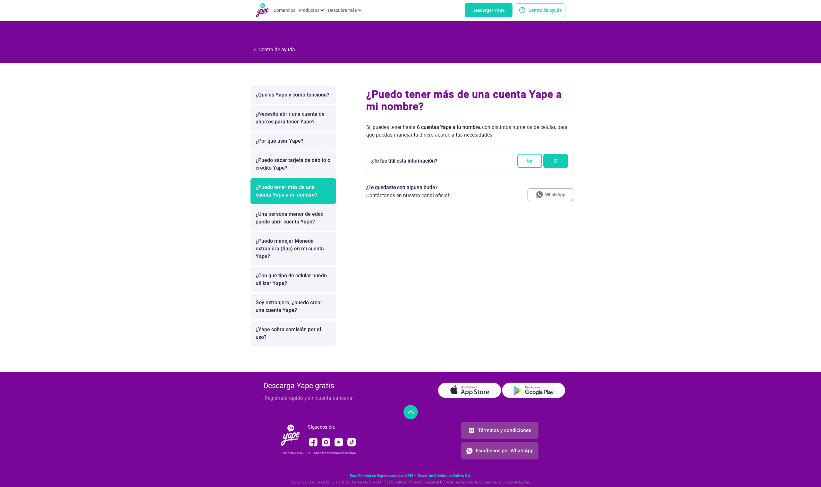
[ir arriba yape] (410, 412)
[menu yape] (262, 9)
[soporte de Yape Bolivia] (499, 450)
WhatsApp (555, 194)
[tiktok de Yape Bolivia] (351, 441)
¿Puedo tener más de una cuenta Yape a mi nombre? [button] (464, 100)
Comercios (284, 10)
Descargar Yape (488, 10)
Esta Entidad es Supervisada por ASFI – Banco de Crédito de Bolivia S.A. (410, 475)
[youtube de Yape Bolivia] (339, 441)
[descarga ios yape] (469, 390)
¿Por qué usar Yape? (279, 141)
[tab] (469, 100)
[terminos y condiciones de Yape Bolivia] (499, 431)
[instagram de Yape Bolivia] (327, 441)
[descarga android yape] (534, 390)
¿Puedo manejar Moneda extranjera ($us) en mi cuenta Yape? (290, 248)
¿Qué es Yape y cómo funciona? (292, 95)
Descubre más (342, 10)
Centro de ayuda (545, 10)
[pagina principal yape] (290, 434)
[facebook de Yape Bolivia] (314, 441)
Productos (309, 10)
